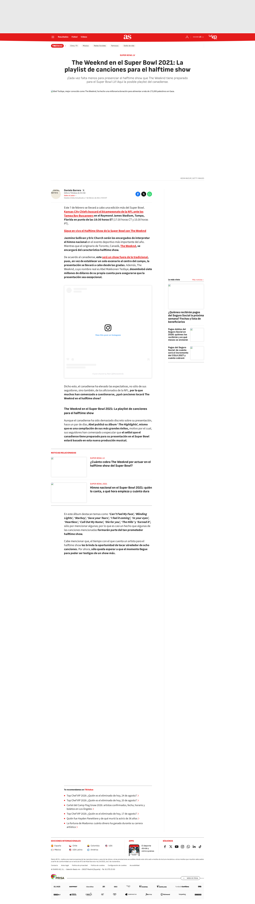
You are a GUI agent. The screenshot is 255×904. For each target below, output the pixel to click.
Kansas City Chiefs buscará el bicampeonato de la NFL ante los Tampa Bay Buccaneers (103, 213)
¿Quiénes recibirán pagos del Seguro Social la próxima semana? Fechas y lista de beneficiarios (186, 317)
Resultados (63, 37)
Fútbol (75, 37)
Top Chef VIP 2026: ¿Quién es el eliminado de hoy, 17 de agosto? (102, 814)
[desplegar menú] (53, 37)
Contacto (54, 865)
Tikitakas (89, 789)
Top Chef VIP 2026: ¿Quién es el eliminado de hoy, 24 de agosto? (102, 796)
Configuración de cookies (117, 865)
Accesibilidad (134, 865)
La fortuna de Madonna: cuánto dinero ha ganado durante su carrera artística (105, 825)
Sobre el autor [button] (69, 195)
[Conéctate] (187, 37)
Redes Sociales (100, 46)
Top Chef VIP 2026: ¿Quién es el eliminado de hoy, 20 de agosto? (102, 800)
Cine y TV (74, 46)
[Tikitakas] (59, 46)
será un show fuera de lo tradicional (125, 257)
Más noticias (197, 280)
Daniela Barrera (72, 190)
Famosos (114, 46)
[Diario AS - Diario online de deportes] (127, 37)
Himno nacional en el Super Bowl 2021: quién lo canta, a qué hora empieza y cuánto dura (121, 489)
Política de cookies (98, 865)
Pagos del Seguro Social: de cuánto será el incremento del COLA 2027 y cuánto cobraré (178, 352)
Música (86, 46)
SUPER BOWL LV (127, 55)
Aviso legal (65, 865)
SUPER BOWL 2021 (98, 484)
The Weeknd (128, 246)
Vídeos (84, 37)
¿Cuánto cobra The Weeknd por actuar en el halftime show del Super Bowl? (120, 464)
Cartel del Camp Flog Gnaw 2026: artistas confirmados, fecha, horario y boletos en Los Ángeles (106, 807)
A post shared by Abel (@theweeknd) (108, 374)
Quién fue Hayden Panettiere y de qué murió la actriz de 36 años (102, 818)
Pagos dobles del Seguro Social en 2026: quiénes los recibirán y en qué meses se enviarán (178, 334)
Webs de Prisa (192, 878)
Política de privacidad (80, 865)
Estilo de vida (129, 46)
